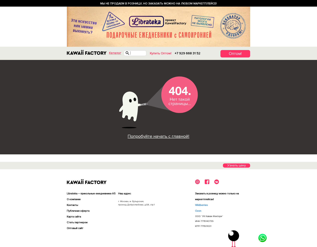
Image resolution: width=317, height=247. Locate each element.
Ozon (198, 210)
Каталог (115, 53)
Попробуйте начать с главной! (158, 136)
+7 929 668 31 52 (187, 53)
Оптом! (235, 53)
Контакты (72, 205)
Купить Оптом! (160, 53)
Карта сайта (74, 216)
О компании (74, 199)
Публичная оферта (78, 210)
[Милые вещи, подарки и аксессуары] (86, 52)
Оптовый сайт (75, 228)
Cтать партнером (77, 222)
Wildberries (201, 205)
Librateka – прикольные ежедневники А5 (91, 193)
